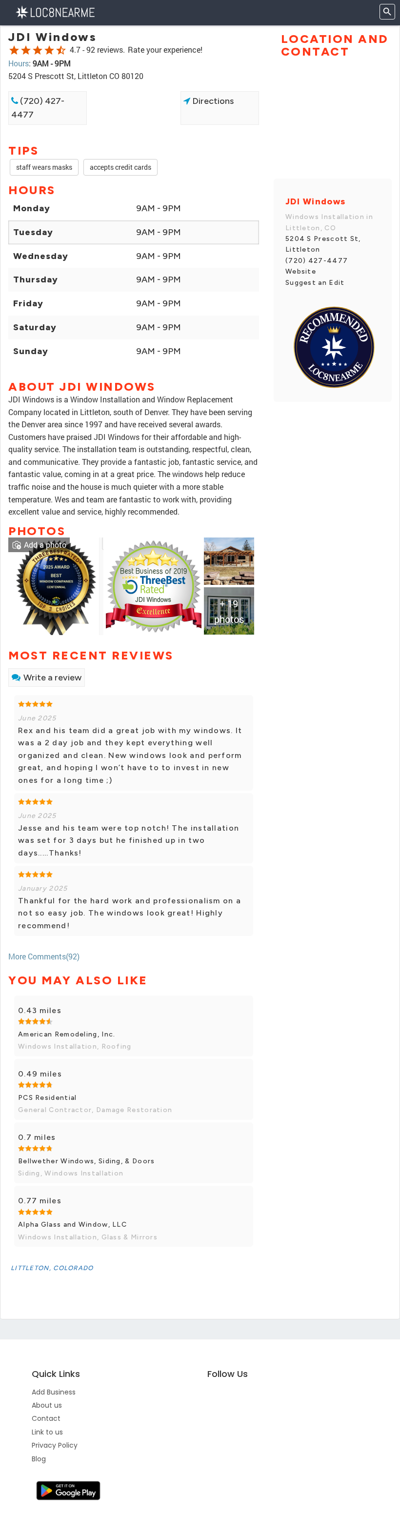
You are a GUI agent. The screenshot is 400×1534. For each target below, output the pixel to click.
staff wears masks (44, 167)
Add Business (54, 1392)
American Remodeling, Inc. (67, 1034)
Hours (18, 63)
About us (47, 1405)
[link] (55, 585)
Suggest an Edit (315, 283)
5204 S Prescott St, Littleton (323, 244)
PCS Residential (47, 1098)
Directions (212, 101)
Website (300, 271)
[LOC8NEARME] (55, 11)
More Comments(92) (44, 956)
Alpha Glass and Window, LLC (72, 1224)
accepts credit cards (120, 167)
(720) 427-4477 (37, 108)
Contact (46, 1418)
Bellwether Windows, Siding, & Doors (86, 1161)
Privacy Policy (55, 1445)
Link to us (47, 1432)
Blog (39, 1459)
